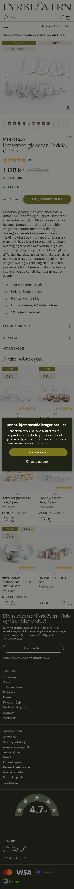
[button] (37, 461)
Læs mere (41, 443)
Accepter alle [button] (38, 452)
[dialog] (37, 444)
